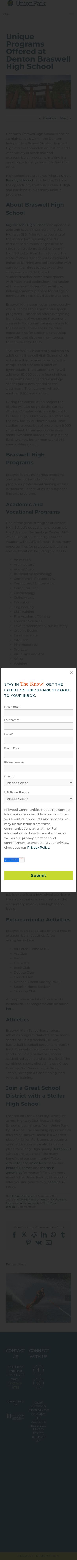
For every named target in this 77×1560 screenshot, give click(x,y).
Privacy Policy (38, 847)
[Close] (71, 672)
